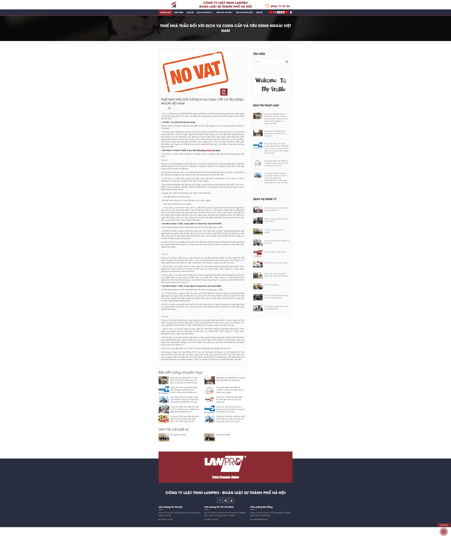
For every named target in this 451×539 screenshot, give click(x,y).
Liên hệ (259, 12)
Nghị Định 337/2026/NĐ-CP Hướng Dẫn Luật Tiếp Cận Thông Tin (230, 378)
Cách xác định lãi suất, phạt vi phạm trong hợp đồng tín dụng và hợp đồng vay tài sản (230, 409)
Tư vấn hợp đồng (271, 284)
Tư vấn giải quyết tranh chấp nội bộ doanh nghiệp (276, 296)
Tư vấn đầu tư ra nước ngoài (276, 263)
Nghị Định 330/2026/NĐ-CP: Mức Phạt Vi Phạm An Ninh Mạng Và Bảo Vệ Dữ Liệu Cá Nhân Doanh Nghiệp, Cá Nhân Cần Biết (184, 381)
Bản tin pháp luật (244, 12)
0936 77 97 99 (280, 6)
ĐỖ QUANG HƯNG (178, 434)
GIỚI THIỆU (178, 12)
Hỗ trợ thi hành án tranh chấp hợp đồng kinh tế (276, 209)
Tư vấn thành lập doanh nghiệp (274, 230)
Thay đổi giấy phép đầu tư (275, 252)
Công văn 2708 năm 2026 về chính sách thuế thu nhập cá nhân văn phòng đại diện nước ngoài (230, 418)
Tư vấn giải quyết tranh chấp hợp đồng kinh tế (276, 307)
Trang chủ (165, 12)
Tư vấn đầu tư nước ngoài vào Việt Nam (276, 241)
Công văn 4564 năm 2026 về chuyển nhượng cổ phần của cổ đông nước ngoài (230, 389)
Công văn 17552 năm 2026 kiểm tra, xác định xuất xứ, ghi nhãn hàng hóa (229, 399)
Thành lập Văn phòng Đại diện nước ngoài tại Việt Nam (276, 274)
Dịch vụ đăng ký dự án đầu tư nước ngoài (276, 220)
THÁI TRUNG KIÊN (223, 434)
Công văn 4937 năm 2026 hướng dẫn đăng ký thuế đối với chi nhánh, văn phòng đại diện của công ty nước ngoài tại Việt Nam (184, 391)
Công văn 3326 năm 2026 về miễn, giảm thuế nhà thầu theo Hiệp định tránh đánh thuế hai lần (184, 418)
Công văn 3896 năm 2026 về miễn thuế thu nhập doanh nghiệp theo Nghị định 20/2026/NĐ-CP (184, 409)
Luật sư (190, 12)
